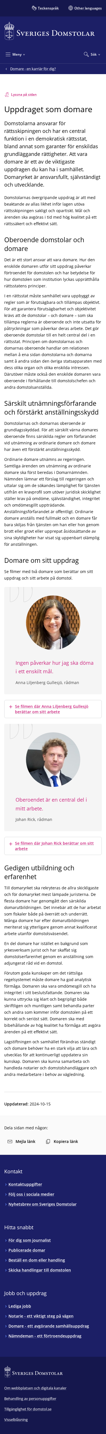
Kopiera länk (66, 1141)
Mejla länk (25, 1141)
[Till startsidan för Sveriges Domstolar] (49, 31)
